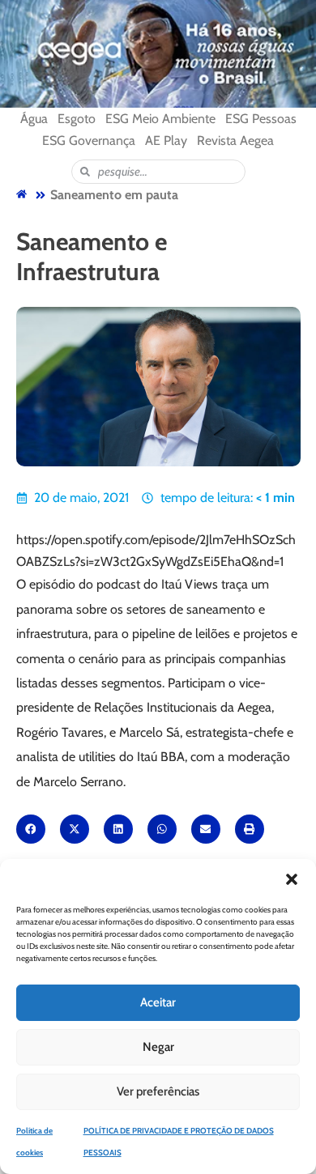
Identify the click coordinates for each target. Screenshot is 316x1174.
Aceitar (158, 1002)
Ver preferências (158, 1091)
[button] (292, 879)
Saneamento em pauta (114, 194)
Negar (158, 1047)
